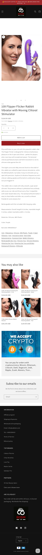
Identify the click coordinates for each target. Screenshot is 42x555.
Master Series (8, 466)
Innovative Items (17, 235)
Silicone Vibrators (33, 241)
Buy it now (21, 143)
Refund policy (8, 441)
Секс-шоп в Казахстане (12, 487)
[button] (2, 11)
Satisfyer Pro (8, 471)
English (20, 541)
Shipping (10, 121)
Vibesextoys (9, 233)
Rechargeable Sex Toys (9, 241)
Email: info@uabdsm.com (12, 428)
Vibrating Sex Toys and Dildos (24, 243)
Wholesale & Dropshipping (12, 424)
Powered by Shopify (24, 551)
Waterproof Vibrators (8, 246)
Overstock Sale (17, 238)
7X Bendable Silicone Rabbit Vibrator (9, 319)
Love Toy (6, 462)
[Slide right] (25, 100)
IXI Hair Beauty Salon (10, 483)
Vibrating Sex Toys (7, 243)
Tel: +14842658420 (9, 432)
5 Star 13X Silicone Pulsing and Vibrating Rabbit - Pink (9, 291)
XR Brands (19, 246)
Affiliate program (9, 415)
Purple (30, 233)
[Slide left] (17, 100)
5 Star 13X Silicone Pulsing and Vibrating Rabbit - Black (29, 291)
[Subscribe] (36, 397)
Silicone (16, 233)
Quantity (3, 124)
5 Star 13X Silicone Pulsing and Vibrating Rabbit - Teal (29, 319)
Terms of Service (9, 437)
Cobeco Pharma (9, 453)
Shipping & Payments (10, 419)
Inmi (2, 233)
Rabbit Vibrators (28, 238)
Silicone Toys (21, 241)
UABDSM (18, 551)
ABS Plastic (23, 233)
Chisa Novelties (9, 458)
